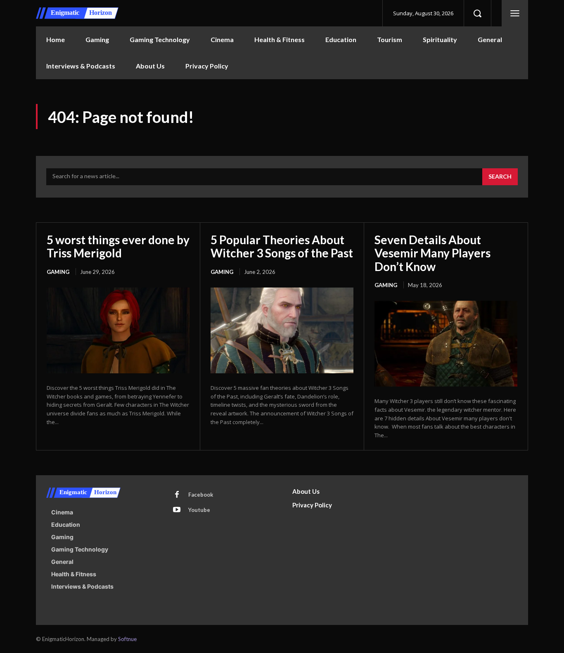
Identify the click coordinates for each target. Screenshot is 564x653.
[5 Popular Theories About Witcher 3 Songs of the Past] (282, 330)
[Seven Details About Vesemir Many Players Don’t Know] (445, 344)
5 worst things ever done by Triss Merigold (118, 246)
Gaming (58, 272)
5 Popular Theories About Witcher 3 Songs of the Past (282, 246)
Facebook (200, 494)
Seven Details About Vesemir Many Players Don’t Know (432, 253)
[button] (477, 13)
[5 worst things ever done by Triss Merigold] (118, 330)
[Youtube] (176, 510)
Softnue (127, 639)
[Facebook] (176, 495)
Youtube (199, 510)
